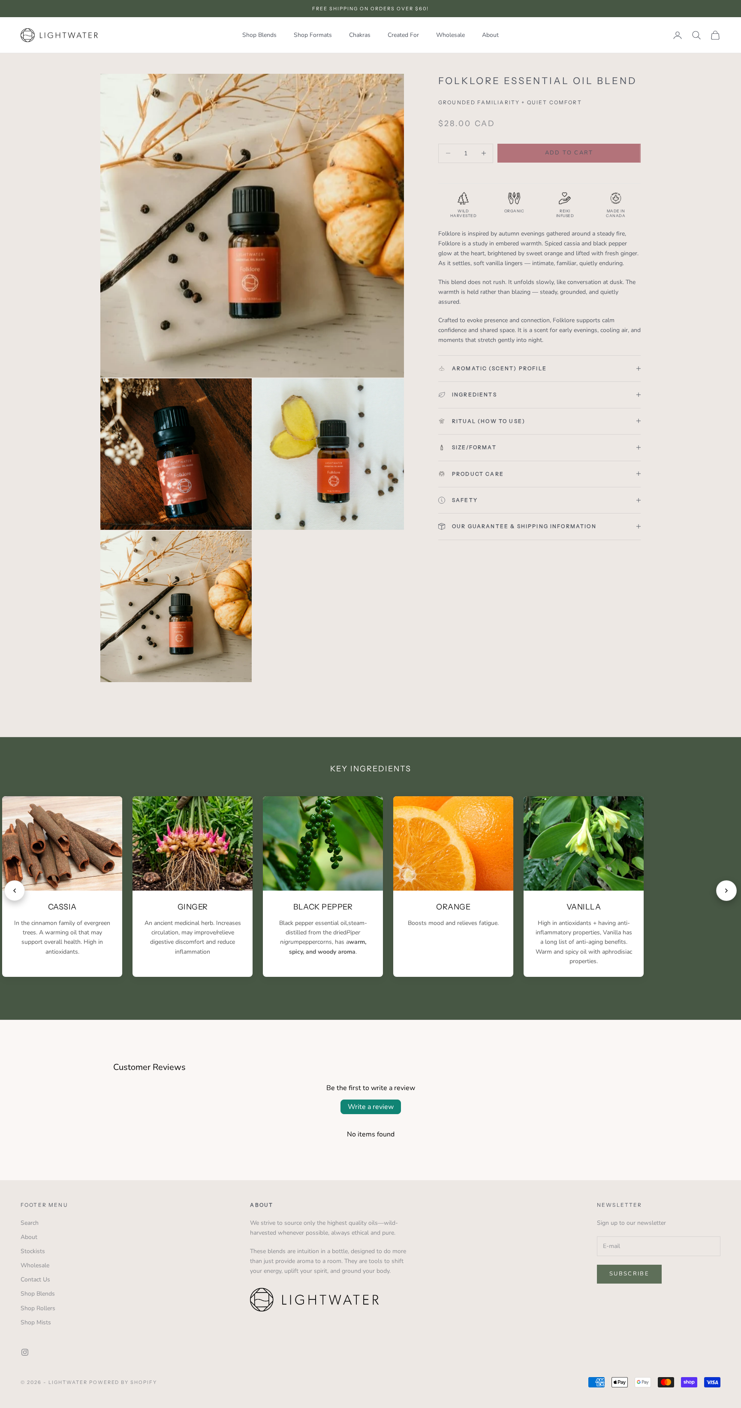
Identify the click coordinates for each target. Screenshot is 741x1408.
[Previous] (14, 890)
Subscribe (629, 1274)
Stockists (33, 1251)
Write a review (371, 1107)
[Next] (726, 890)
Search (30, 1223)
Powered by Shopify (123, 1382)
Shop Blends (259, 35)
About (490, 35)
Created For (403, 35)
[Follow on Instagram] (25, 1352)
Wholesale (450, 35)
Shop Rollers (38, 1308)
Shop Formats (313, 35)
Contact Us (35, 1279)
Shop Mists (36, 1322)
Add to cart (569, 153)
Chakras (359, 35)
